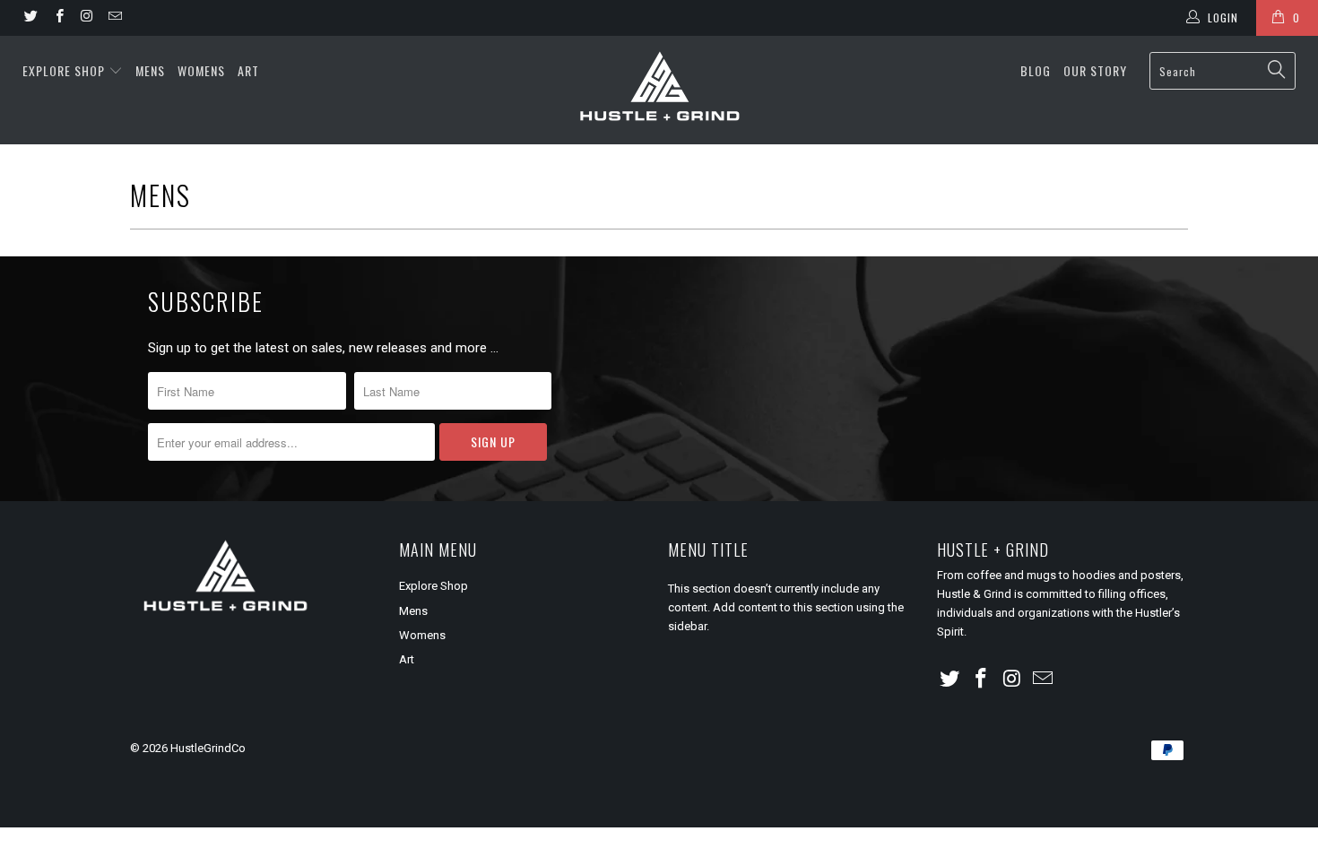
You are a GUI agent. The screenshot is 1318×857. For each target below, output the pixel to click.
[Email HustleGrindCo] (114, 18)
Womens (201, 70)
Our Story (1095, 70)
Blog (1035, 70)
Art (248, 70)
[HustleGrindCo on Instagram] (86, 18)
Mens (150, 70)
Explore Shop (63, 70)
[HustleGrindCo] (658, 90)
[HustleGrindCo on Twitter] (30, 18)
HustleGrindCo (208, 748)
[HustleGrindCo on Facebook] (57, 18)
